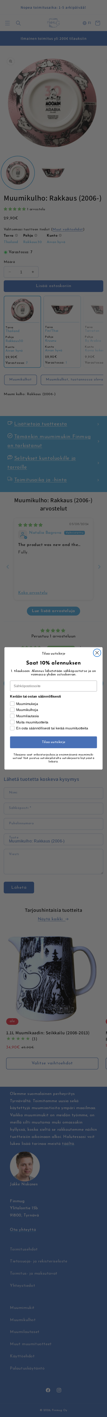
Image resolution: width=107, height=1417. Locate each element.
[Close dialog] (97, 653)
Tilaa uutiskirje (53, 742)
